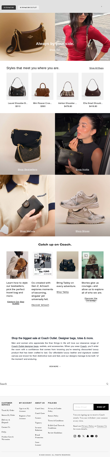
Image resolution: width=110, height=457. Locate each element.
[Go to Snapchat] (87, 437)
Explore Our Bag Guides (15, 303)
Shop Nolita (82, 170)
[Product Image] (17, 86)
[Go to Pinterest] (96, 437)
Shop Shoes (82, 232)
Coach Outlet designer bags (25, 346)
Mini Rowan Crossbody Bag (47, 103)
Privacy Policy (88, 426)
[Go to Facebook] (79, 437)
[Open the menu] (105, 6)
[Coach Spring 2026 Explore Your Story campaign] (93, 265)
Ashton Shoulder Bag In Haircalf (74, 103)
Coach (83, 346)
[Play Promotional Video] (51, 276)
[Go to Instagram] (74, 437)
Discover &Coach (40, 305)
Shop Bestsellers (27, 170)
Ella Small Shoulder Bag (95, 103)
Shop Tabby (63, 292)
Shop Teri (55, 50)
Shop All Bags (96, 68)
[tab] (9, 7)
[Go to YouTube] (92, 437)
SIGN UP (101, 407)
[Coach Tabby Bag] (42, 265)
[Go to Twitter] (83, 437)
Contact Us (102, 426)
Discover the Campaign (91, 300)
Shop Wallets (27, 232)
